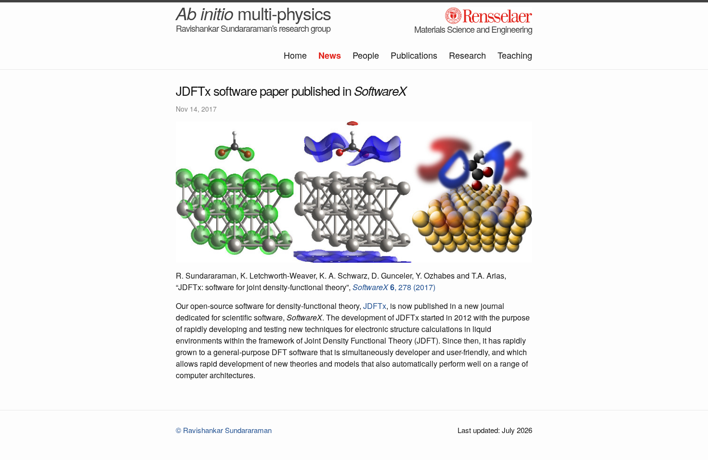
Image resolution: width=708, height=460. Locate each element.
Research (467, 55)
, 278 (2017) (394, 287)
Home (295, 55)
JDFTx (374, 305)
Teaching (515, 55)
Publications (414, 55)
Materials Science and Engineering (473, 29)
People (366, 55)
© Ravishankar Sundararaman (224, 430)
